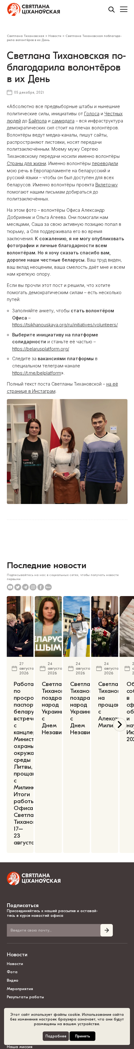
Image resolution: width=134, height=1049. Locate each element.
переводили (105, 163)
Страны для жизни (26, 163)
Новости (17, 955)
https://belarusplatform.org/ (40, 348)
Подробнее (55, 1036)
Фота (12, 971)
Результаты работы (25, 996)
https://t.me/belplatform (36, 373)
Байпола (38, 120)
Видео (12, 980)
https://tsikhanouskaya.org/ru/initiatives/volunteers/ (65, 324)
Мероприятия (20, 988)
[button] (120, 724)
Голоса (91, 113)
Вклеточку (106, 184)
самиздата (63, 120)
